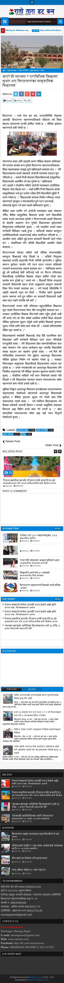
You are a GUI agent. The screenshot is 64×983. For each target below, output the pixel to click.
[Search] (60, 21)
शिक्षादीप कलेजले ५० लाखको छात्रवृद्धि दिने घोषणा (35, 574)
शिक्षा (26, 434)
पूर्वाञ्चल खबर (25, 430)
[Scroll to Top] (59, 978)
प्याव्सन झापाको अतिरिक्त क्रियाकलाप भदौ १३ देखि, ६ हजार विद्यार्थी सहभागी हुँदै (36, 806)
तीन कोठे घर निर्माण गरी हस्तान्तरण (29, 858)
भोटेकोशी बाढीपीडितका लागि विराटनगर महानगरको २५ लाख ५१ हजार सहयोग (32, 817)
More (58, 528)
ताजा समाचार (8, 599)
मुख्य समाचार (11, 434)
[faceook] (32, 643)
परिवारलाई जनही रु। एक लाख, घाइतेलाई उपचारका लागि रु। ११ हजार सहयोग (37, 847)
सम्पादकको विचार (10, 528)
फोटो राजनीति (45, 430)
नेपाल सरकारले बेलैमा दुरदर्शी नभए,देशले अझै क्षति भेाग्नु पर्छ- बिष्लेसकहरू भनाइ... (30, 607)
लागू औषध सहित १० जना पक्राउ (29, 869)
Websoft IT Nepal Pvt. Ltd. (38, 980)
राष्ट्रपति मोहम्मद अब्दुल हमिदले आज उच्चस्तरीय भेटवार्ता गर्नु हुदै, (40, 562)
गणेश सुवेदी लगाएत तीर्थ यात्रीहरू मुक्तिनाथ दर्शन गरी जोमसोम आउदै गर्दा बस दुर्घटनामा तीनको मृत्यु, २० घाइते (38, 749)
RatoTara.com (35, 977)
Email (9, 100)
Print (18, 100)
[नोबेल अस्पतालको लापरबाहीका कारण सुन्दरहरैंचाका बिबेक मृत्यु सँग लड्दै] (8, 698)
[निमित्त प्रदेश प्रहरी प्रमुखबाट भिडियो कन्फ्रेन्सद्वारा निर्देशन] (8, 733)
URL (28, 100)
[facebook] (32, 2)
